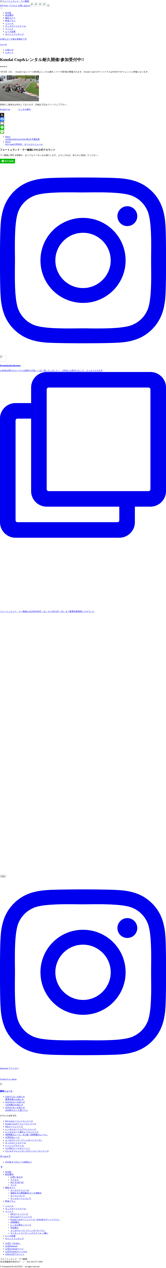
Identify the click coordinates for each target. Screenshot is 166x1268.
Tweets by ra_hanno (8, 1079)
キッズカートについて (20, 1198)
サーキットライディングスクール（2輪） (29, 1233)
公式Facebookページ (14, 1249)
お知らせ (9, 50)
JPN (2, 6)
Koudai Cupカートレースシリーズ (20, 1124)
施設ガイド (10, 18)
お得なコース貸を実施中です (13, 39)
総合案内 (9, 15)
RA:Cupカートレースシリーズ (19, 1121)
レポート (9, 52)
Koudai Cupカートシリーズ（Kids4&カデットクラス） (35, 1219)
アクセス (13, 6)
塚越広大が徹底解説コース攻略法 (26, 1193)
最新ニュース (6, 1091)
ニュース (9, 23)
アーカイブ (5, 1156)
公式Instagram (11, 1246)
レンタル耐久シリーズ (20, 1225)
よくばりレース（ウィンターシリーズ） (24, 1140)
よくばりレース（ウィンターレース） (28, 1230)
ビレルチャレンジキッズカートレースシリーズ (27, 1151)
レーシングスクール (14, 1145)
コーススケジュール (19, 1190)
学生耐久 (14, 1228)
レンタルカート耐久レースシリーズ (21, 1132)
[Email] (83, 123)
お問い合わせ (24, 6)
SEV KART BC (17, 1182)
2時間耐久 (15, 1222)
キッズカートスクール (15, 26)
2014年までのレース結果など (18, 1162)
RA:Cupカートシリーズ (21, 1217)
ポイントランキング (14, 34)
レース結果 (10, 31)
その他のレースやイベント (17, 1148)
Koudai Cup (5, 109)
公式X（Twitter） (13, 1243)
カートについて (17, 1196)
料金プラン (10, 21)
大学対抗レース (12, 1137)
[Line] (83, 127)
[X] (83, 115)
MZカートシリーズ (14, 1126)
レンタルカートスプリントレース (20, 1129)
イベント (9, 29)
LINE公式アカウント (15, 1254)
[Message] (83, 131)
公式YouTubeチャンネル (16, 1251)
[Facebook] (83, 119)
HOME (8, 13)
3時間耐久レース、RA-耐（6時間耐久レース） (26, 1135)
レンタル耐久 (24, 109)
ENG (6, 6)
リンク (13, 1185)
